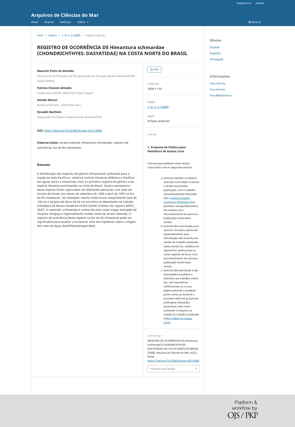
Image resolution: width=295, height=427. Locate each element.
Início (40, 35)
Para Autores (217, 89)
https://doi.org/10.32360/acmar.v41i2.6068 (73, 130)
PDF (156, 69)
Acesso (260, 3)
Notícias (65, 22)
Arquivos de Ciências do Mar (65, 15)
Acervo (49, 22)
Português (217, 59)
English (215, 47)
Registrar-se (244, 3)
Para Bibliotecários (221, 95)
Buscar (256, 22)
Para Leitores (217, 83)
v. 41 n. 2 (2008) (71, 35)
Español (215, 53)
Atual (34, 22)
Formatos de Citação (162, 368)
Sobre (81, 22)
